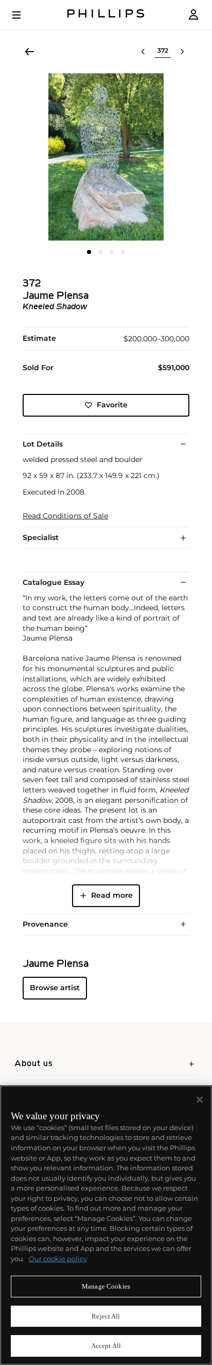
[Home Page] (106, 14)
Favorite (112, 404)
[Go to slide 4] (123, 252)
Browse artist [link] (55, 987)
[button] (106, 157)
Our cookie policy (58, 1259)
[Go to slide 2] (100, 252)
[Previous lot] (143, 51)
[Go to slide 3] (111, 252)
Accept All (106, 1346)
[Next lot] (182, 51)
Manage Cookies (106, 1286)
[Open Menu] (23, 15)
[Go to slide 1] (89, 252)
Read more (112, 895)
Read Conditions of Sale (65, 516)
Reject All (106, 1316)
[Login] (193, 14)
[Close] (199, 1099)
